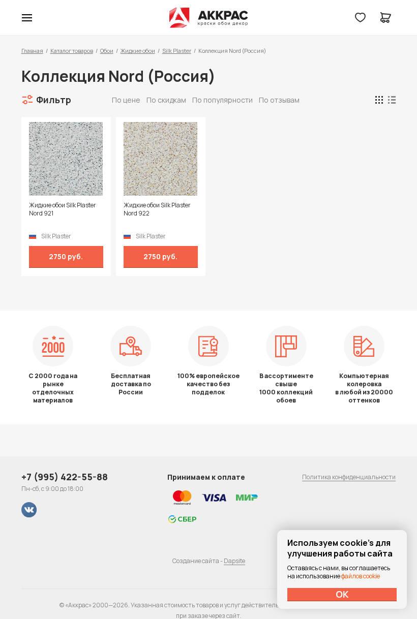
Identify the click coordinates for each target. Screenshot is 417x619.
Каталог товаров (71, 50)
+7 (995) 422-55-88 (64, 477)
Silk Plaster (176, 50)
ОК (342, 594)
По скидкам (166, 100)
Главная (32, 50)
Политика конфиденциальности (349, 477)
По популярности (222, 100)
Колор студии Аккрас (208, 18)
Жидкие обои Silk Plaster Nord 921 (62, 209)
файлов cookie (360, 576)
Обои (106, 50)
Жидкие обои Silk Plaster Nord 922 (157, 209)
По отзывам (279, 100)
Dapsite (234, 560)
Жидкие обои (138, 50)
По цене (126, 100)
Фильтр (53, 100)
